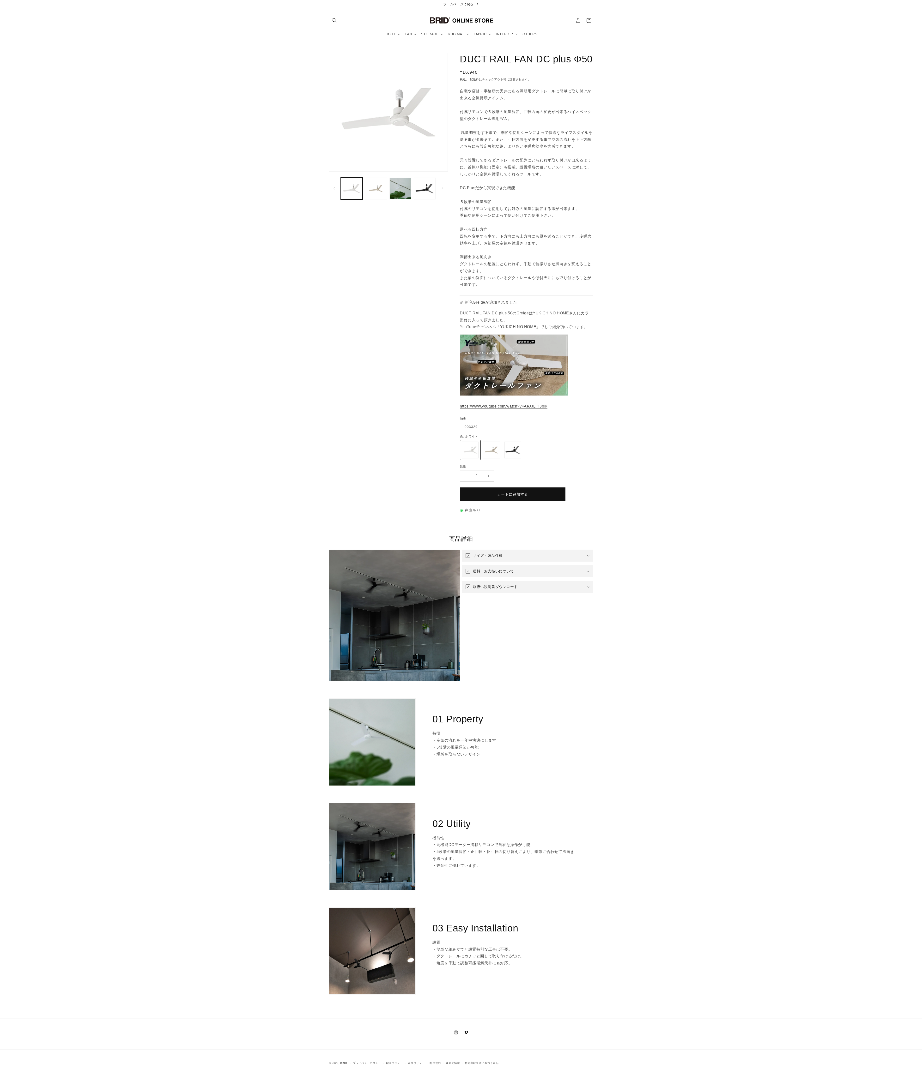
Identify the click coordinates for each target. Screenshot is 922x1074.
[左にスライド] (334, 188)
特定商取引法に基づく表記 (481, 1063)
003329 (471, 427)
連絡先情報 (453, 1063)
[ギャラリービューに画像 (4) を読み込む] (425, 188)
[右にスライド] (442, 188)
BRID (343, 1063)
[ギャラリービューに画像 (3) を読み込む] (400, 188)
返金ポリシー (416, 1063)
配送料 (474, 79)
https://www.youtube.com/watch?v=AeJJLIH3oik (503, 406)
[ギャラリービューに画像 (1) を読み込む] (352, 188)
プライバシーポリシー (367, 1063)
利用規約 (435, 1063)
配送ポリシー (394, 1063)
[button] (334, 20)
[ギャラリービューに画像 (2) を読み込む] (376, 188)
